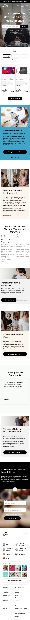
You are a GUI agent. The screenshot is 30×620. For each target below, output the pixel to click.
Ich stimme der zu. (15, 514)
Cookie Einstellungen (20, 613)
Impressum (18, 605)
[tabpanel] (8, 79)
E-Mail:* (6, 507)
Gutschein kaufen (8, 300)
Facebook (5, 605)
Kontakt (17, 592)
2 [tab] (13, 158)
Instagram (5, 608)
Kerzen (13, 30)
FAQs (16, 595)
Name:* (5, 500)
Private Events (6, 598)
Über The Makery (19, 587)
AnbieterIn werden (15, 452)
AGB (16, 611)
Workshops (5, 587)
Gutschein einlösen (22, 300)
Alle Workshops (15, 98)
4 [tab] (16, 158)
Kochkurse (15, 33)
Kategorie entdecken (15, 152)
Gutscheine (6, 592)
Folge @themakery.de (15, 580)
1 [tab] (12, 158)
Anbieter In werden (20, 590)
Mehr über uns (7, 215)
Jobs (16, 600)
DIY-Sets (5, 590)
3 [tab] (15, 158)
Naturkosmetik (6, 30)
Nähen (18, 30)
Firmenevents (6, 595)
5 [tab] (18, 158)
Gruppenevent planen (15, 354)
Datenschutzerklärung (18, 514)
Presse (17, 598)
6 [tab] (19, 158)
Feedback (5, 600)
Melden (17, 616)
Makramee (24, 30)
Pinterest (5, 611)
